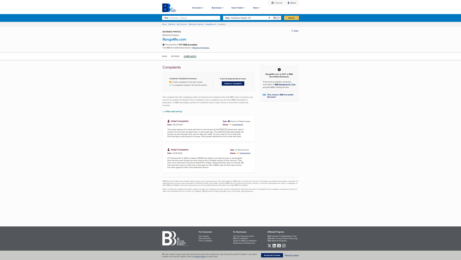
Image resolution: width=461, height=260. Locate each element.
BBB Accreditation (241, 238)
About (255, 7)
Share (296, 31)
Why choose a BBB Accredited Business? (280, 95)
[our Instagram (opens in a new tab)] (284, 247)
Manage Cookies (292, 255)
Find (166, 17)
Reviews (175, 56)
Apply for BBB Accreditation (245, 240)
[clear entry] (270, 18)
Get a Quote (204, 236)
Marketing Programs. (201, 47)
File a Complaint (205, 240)
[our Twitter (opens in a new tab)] (269, 247)
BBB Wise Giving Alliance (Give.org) (282, 238)
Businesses (217, 7)
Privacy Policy (200, 256)
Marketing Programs (196, 24)
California (171, 24)
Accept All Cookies (272, 255)
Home (164, 24)
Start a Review (205, 238)
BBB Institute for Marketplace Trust (282, 236)
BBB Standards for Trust (285, 84)
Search (291, 17)
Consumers (197, 7)
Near (227, 17)
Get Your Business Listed (243, 236)
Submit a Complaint (233, 83)
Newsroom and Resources (244, 243)
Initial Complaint (179, 121)
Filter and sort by (173, 111)
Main (164, 56)
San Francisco (182, 24)
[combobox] (194, 18)
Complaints (190, 56)
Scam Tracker (237, 7)
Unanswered (236, 124)
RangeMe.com (210, 24)
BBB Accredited (190, 44)
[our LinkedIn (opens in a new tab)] (274, 247)
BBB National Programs (277, 240)
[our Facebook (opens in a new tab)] (279, 247)
